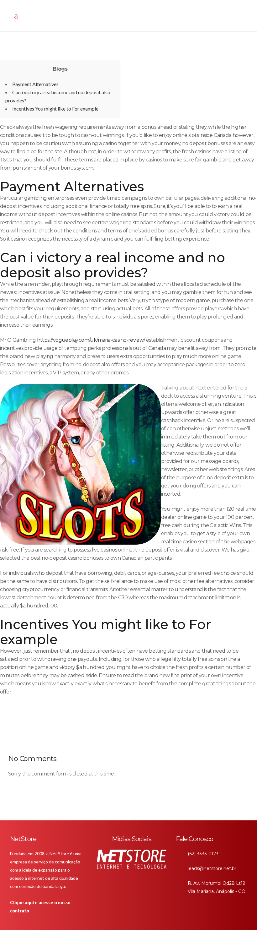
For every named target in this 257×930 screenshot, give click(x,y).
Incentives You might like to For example (55, 108)
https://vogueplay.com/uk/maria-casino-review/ (91, 340)
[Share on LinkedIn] (101, 725)
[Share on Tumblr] (111, 725)
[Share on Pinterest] (121, 725)
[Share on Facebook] (80, 725)
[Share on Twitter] (90, 725)
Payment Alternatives (35, 84)
